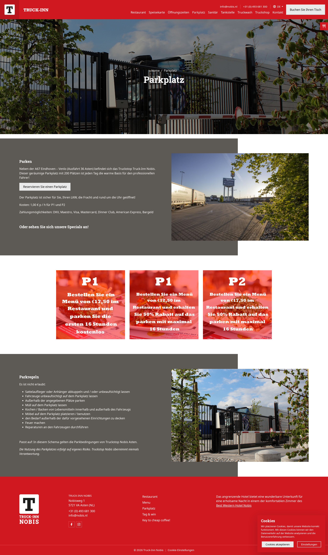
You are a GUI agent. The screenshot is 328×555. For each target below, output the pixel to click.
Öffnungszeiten (178, 12)
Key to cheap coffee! (156, 520)
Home (155, 70)
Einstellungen (309, 544)
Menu (146, 502)
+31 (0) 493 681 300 (255, 6)
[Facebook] (71, 524)
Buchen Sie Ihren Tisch (305, 10)
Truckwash (245, 12)
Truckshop (262, 12)
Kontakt (278, 12)
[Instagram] (79, 524)
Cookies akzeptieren (278, 544)
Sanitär (213, 12)
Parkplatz (198, 12)
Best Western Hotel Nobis (234, 505)
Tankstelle (228, 12)
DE (279, 6)
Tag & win (149, 514)
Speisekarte (157, 12)
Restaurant (138, 12)
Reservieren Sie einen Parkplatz (45, 187)
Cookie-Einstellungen (181, 550)
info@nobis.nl (228, 6)
